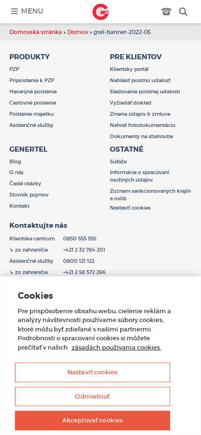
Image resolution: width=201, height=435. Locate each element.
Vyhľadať (183, 11)
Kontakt (19, 206)
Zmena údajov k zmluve (140, 114)
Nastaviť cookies (92, 372)
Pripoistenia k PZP (31, 80)
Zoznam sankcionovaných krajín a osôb (150, 195)
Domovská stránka (35, 31)
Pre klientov (136, 57)
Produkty (29, 57)
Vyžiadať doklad (130, 102)
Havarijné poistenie (33, 91)
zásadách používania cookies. (116, 347)
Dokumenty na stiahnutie (141, 136)
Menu (32, 11)
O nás (16, 172)
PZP (14, 69)
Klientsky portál (129, 69)
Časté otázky (25, 183)
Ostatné (127, 149)
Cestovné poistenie (32, 102)
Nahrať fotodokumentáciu (142, 125)
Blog (15, 161)
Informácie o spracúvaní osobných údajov (139, 176)
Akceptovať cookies (92, 420)
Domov (77, 31)
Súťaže (118, 161)
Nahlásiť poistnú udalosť (140, 80)
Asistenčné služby (31, 125)
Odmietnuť (92, 396)
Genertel (100, 11)
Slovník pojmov (29, 194)
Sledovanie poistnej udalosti (145, 91)
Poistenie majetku (31, 114)
